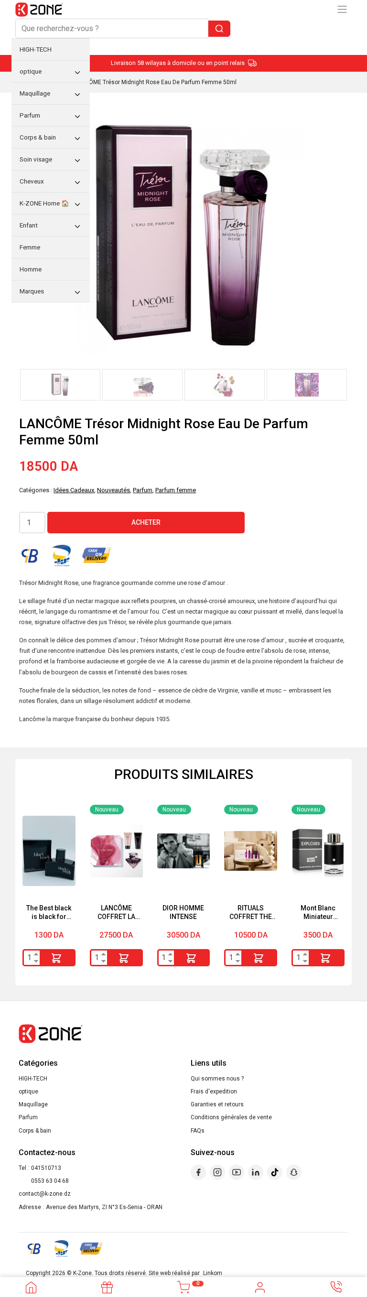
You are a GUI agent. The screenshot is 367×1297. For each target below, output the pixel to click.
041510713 (46, 1168)
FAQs (198, 1130)
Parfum (142, 490)
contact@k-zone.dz (45, 1193)
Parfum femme (175, 490)
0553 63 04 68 (50, 1181)
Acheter (146, 522)
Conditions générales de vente (231, 1117)
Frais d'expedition (214, 1091)
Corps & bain (35, 1130)
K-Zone (82, 1273)
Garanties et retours (217, 1104)
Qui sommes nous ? (217, 1078)
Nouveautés (113, 490)
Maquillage (33, 1104)
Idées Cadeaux (74, 490)
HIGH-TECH (33, 1078)
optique (28, 1091)
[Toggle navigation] (342, 9)
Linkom (212, 1273)
